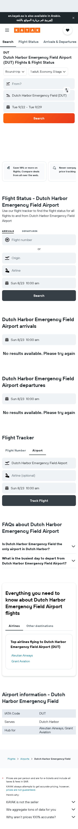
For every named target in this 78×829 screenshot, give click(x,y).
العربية (49, 20)
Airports (24, 758)
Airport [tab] (37, 450)
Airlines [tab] (14, 626)
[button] (73, 17)
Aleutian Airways (22, 655)
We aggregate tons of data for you (31, 809)
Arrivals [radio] (8, 231)
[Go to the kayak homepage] (27, 30)
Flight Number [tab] (15, 450)
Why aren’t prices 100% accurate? (31, 817)
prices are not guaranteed (20, 789)
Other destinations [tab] (39, 626)
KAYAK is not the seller (22, 802)
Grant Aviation (20, 661)
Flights (11, 758)
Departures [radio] (29, 231)
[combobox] (43, 258)
